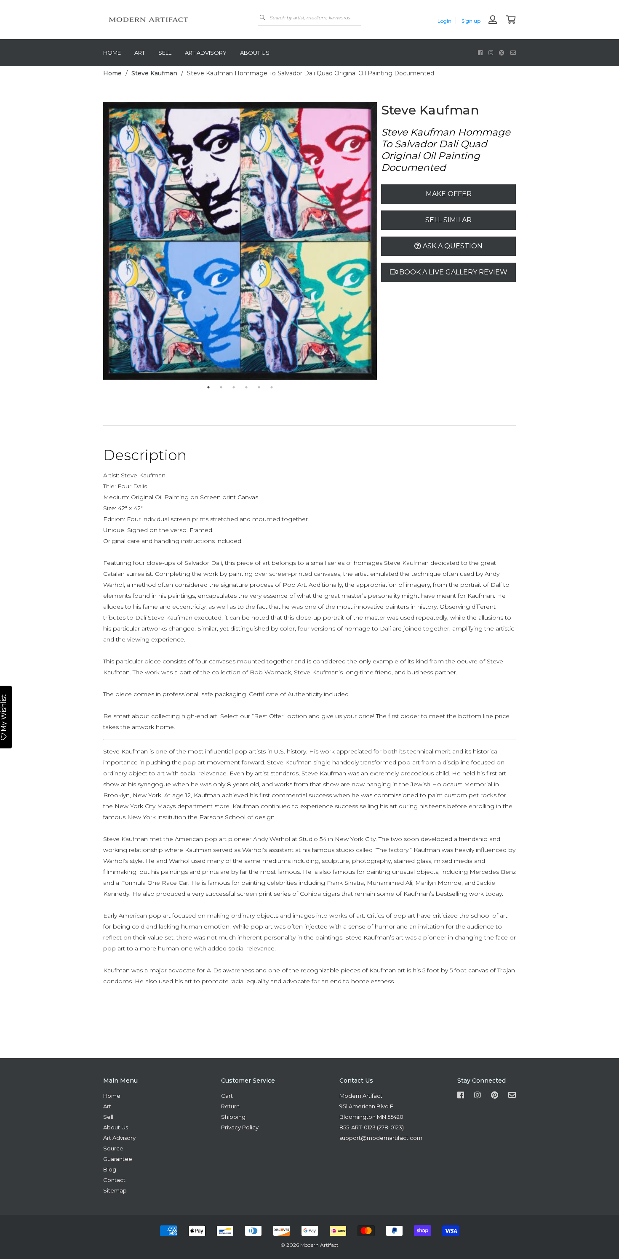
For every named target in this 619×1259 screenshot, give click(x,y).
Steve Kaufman (154, 73)
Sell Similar (448, 220)
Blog (109, 1169)
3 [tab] (233, 387)
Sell (164, 52)
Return (230, 1106)
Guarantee (117, 1158)
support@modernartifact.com (380, 1137)
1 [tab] (208, 387)
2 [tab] (221, 387)
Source (113, 1148)
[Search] (262, 17)
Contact (114, 1179)
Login (444, 21)
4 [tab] (246, 387)
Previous (97, 241)
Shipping (233, 1116)
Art (139, 52)
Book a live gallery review (452, 272)
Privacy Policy (240, 1127)
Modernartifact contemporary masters (166, 20)
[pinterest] (501, 52)
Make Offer (449, 194)
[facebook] (480, 52)
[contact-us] (513, 52)
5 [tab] (259, 387)
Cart (227, 1095)
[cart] (511, 20)
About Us (254, 52)
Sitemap (115, 1190)
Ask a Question (452, 246)
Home (112, 52)
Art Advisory (206, 52)
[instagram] (490, 52)
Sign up (471, 21)
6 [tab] (271, 387)
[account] (492, 20)
